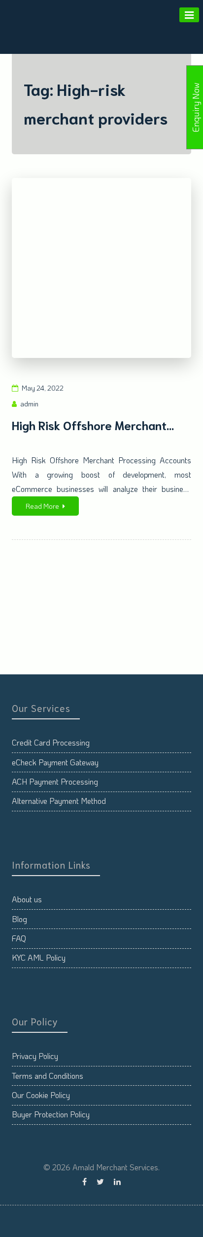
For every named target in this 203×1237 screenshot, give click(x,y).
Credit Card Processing (51, 742)
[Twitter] (100, 1181)
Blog (19, 919)
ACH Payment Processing (55, 781)
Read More (42, 506)
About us (27, 899)
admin (29, 403)
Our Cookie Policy (41, 1095)
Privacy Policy (35, 1056)
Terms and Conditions (47, 1075)
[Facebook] (84, 1181)
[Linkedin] (117, 1181)
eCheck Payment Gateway (55, 762)
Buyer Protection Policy (51, 1114)
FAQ (19, 938)
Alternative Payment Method (59, 800)
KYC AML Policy (39, 957)
